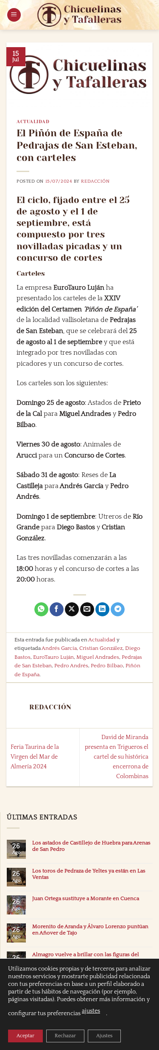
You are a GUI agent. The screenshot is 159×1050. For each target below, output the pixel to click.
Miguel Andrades (97, 657)
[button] (14, 15)
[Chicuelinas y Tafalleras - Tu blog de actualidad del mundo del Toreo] (79, 15)
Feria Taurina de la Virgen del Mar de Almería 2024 (35, 757)
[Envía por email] (87, 609)
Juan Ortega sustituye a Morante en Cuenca (85, 898)
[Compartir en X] (72, 609)
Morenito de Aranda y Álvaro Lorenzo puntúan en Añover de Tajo (90, 929)
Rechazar (65, 1036)
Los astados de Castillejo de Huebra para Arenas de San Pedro (91, 846)
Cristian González (101, 648)
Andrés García (59, 648)
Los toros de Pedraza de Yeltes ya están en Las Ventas (88, 874)
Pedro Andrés (71, 666)
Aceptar (25, 1036)
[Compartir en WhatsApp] (41, 609)
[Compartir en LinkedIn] (102, 609)
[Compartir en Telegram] (118, 609)
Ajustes (104, 1036)
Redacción (95, 181)
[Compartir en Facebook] (57, 609)
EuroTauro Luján (53, 657)
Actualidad (33, 121)
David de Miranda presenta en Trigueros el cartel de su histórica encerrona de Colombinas (116, 757)
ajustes (91, 1011)
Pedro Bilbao (107, 666)
